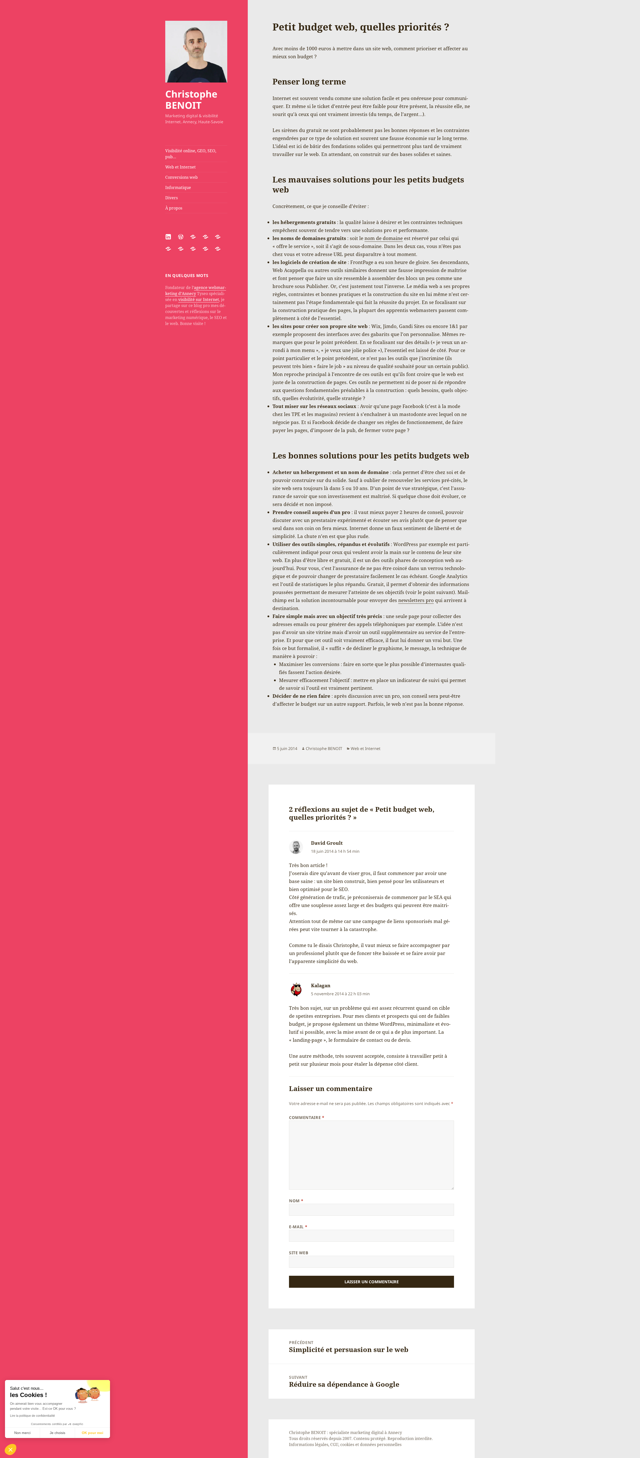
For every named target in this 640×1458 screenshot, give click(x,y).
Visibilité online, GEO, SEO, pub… (190, 154)
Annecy (395, 1432)
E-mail (298, 1227)
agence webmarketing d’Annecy (195, 290)
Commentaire (306, 1117)
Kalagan (320, 985)
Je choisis (57, 1433)
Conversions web (181, 177)
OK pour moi (92, 1433)
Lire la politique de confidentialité (32, 1416)
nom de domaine (383, 238)
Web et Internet (180, 167)
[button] (10, 1450)
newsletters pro (416, 600)
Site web (298, 1253)
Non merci (22, 1433)
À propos (173, 208)
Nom (296, 1201)
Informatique (178, 187)
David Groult (327, 843)
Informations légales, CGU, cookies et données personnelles (345, 1444)
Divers (171, 197)
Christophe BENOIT (191, 99)
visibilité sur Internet (198, 299)
